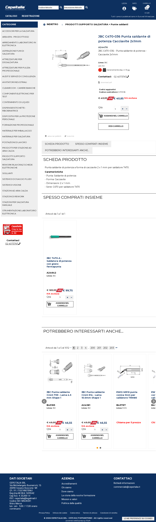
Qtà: (100, 107)
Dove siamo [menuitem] (67, 491)
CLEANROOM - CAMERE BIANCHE (18, 88)
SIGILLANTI (7, 173)
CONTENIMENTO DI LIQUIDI (15, 102)
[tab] (19, 31)
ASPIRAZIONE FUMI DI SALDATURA (13, 52)
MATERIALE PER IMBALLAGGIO (17, 130)
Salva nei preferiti (54, 136)
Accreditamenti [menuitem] (69, 483)
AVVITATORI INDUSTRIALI (14, 82)
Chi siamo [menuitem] (66, 487)
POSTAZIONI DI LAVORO (14, 142)
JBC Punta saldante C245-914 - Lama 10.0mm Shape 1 (93, 395)
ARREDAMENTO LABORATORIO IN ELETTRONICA (19, 44)
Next (153, 401)
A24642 (51, 272)
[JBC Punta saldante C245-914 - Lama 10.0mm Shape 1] (95, 370)
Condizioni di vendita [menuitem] (108, 513)
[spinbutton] (117, 109)
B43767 (121, 405)
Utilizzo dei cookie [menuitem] (60, 513)
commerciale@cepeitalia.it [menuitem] (127, 487)
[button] (123, 108)
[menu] (22, 14)
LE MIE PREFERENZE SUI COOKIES (138, 518)
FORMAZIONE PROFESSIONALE (18, 125)
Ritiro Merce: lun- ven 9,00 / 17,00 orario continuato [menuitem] (23, 506)
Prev (44, 401)
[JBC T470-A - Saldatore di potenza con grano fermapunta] (60, 236)
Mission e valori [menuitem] (69, 499)
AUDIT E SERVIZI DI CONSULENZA (18, 76)
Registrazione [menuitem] (31, 16)
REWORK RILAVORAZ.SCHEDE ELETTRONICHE (17, 166)
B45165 (51, 405)
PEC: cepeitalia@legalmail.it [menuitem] (23, 498)
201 (99, 347)
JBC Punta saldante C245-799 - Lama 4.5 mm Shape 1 (59, 395)
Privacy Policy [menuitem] (44, 513)
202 (105, 347)
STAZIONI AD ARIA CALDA (15, 190)
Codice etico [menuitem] (75, 513)
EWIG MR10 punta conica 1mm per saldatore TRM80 (126, 395)
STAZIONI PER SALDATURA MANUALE (15, 203)
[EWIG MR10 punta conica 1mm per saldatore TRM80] (130, 370)
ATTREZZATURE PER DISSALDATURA (12, 60)
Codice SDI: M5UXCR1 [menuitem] (20, 501)
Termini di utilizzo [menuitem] (90, 513)
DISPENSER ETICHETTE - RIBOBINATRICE (14, 109)
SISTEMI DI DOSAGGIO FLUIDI (16, 179)
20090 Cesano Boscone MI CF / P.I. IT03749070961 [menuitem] (23, 489)
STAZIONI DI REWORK (13, 196)
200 (93, 347)
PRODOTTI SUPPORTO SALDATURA (13, 157)
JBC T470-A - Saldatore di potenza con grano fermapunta (59, 262)
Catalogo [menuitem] (11, 16)
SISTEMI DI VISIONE (11, 185)
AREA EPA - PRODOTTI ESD (15, 37)
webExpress (78, 521)
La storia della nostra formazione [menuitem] (78, 495)
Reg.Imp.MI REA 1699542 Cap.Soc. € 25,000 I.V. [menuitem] (22, 494)
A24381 (86, 405)
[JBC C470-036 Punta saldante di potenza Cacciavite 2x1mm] (71, 34)
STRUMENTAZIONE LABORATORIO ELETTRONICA (19, 212)
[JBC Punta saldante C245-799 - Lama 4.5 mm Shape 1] (60, 370)
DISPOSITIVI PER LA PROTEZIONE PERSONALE (18, 117)
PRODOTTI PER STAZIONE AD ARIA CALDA (17, 149)
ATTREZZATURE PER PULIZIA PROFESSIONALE (16, 69)
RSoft (88, 521)
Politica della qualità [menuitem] (72, 503)
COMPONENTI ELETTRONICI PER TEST (18, 95)
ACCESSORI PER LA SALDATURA (18, 31)
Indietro (52, 24)
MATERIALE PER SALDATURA (16, 136)
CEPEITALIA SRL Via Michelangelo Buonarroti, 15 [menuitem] (25, 484)
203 (112, 347)
